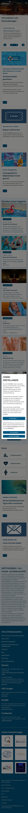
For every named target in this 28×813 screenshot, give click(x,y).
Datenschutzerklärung (13, 427)
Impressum (11, 428)
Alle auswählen (14, 432)
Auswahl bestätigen (14, 436)
